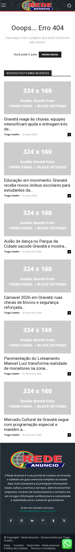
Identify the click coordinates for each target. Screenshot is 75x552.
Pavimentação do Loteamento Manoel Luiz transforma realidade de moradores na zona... (35, 363)
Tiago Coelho (11, 134)
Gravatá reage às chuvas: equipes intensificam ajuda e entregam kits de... (35, 124)
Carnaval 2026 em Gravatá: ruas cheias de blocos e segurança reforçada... (33, 302)
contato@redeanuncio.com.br (37, 511)
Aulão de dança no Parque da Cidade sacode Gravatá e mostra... (35, 244)
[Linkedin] (32, 521)
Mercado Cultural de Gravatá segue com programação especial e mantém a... (36, 424)
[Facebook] (11, 521)
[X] (64, 521)
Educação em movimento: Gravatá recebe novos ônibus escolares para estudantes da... (37, 185)
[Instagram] (21, 521)
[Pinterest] (43, 521)
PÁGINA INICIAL (50, 54)
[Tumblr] (53, 521)
